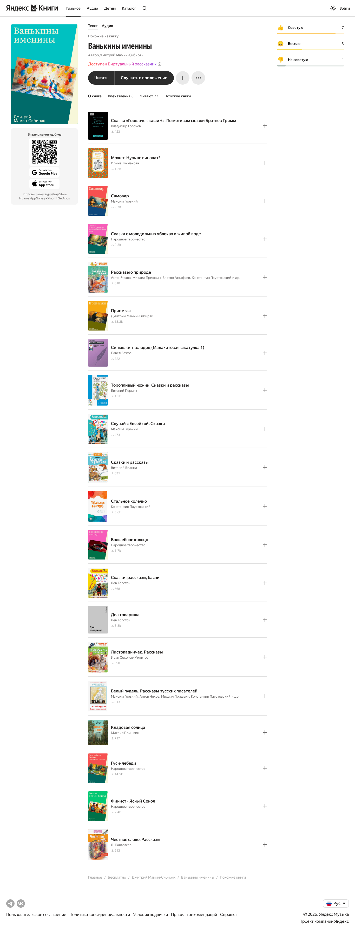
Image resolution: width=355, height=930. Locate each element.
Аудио (92, 8)
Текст (93, 26)
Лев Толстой (120, 583)
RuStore (28, 194)
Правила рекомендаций (194, 914)
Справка (228, 914)
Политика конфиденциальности (99, 914)
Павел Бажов (121, 353)
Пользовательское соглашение (36, 914)
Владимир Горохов (126, 126)
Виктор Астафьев (176, 278)
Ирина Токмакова (125, 163)
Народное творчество (128, 239)
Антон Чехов (121, 278)
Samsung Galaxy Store (51, 194)
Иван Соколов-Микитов (129, 657)
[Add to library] (265, 126)
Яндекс (341, 921)
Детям (110, 8)
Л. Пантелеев (121, 845)
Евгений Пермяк (124, 391)
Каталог (129, 8)
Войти (344, 8)
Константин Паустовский (211, 278)
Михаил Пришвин (147, 278)
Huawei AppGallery (32, 198)
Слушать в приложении (144, 77)
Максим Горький (124, 201)
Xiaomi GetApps (58, 198)
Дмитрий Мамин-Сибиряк (121, 55)
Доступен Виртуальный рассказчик (122, 64)
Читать (101, 77)
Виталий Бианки (124, 468)
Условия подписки (150, 914)
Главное (73, 8)
